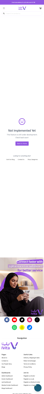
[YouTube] (14, 319)
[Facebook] (6, 319)
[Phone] (29, 327)
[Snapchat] (22, 327)
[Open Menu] (4, 8)
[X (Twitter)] (22, 319)
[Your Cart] (40, 8)
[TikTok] (37, 319)
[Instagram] (29, 319)
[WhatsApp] (14, 327)
